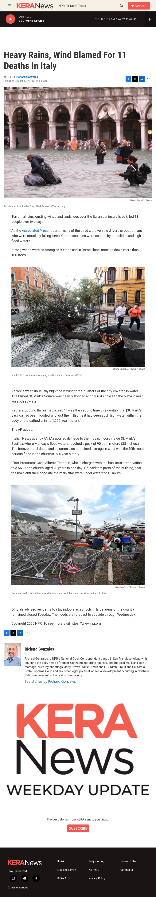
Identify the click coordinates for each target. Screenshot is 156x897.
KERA (60, 861)
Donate (140, 6)
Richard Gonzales (27, 77)
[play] (10, 19)
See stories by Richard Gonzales (50, 681)
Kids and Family (66, 869)
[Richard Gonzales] (12, 654)
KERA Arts (63, 878)
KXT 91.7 (94, 869)
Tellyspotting (96, 861)
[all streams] (150, 19)
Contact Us (127, 869)
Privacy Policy (97, 878)
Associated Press (35, 231)
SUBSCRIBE (78, 828)
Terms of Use (128, 861)
